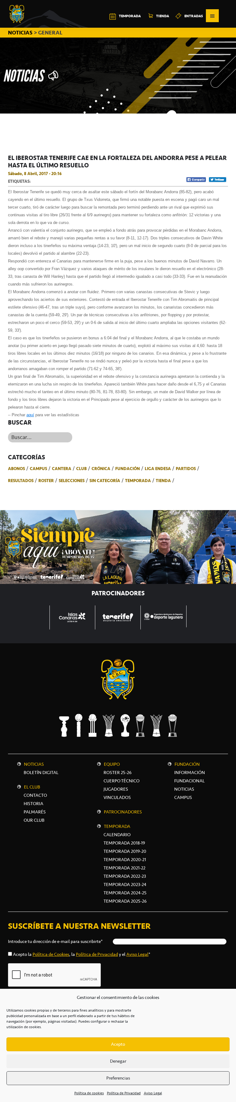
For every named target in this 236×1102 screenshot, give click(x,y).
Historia (33, 803)
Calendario (117, 834)
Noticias (34, 764)
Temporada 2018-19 (124, 843)
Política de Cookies (51, 954)
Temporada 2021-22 (124, 868)
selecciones (72, 480)
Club (81, 468)
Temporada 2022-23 (125, 876)
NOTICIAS (21, 32)
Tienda (163, 480)
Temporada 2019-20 (125, 851)
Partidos (186, 468)
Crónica (101, 468)
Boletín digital (41, 772)
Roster (46, 480)
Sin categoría (104, 480)
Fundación (127, 468)
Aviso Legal (153, 1093)
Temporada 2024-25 (125, 892)
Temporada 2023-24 (125, 884)
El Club (32, 787)
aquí (30, 415)
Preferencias (118, 1078)
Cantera (61, 468)
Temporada (138, 480)
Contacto (35, 795)
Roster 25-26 (118, 772)
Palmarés (35, 812)
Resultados (20, 480)
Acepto (118, 1044)
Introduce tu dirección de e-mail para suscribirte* (55, 941)
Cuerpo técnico (122, 781)
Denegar (118, 1061)
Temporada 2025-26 (125, 901)
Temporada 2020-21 (125, 859)
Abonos (16, 468)
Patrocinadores (123, 812)
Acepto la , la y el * (81, 954)
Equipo (112, 764)
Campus (38, 468)
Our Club (34, 820)
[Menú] (212, 15)
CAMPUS (183, 797)
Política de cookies (89, 1093)
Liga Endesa (158, 468)
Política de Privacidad (124, 1093)
